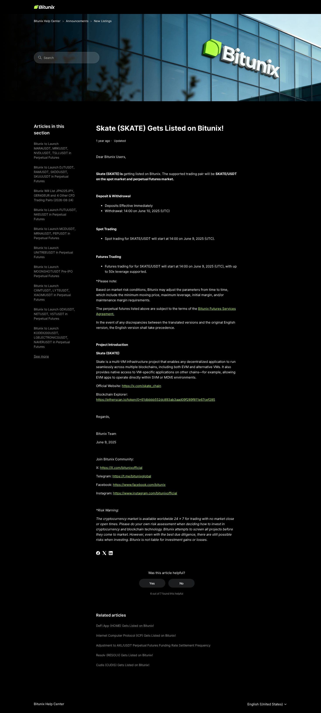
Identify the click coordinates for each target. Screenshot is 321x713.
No (181, 583)
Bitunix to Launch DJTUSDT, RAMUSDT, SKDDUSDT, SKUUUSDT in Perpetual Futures (54, 174)
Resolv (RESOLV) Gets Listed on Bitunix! (124, 655)
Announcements (77, 21)
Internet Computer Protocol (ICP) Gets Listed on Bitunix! (136, 635)
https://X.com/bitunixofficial (121, 468)
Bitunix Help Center (47, 21)
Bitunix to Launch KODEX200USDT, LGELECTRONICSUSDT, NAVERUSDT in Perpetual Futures (52, 337)
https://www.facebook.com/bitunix (139, 485)
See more (41, 356)
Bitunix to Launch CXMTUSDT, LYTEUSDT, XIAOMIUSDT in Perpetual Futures (52, 292)
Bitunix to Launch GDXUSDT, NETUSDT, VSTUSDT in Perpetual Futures (54, 313)
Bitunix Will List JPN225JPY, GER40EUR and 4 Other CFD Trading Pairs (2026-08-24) (54, 195)
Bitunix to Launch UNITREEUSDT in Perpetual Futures (53, 252)
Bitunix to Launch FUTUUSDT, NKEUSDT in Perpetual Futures (55, 214)
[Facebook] (98, 553)
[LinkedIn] (111, 553)
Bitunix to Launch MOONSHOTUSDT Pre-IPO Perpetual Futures (53, 271)
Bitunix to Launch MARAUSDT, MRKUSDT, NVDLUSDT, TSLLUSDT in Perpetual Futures (52, 150)
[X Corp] (104, 553)
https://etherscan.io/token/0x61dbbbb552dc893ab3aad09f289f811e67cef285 (155, 400)
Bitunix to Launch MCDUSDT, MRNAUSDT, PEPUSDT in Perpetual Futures (55, 233)
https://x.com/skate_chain (141, 386)
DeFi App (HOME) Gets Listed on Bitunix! (125, 625)
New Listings (103, 21)
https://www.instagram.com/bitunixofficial (145, 493)
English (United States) (265, 704)
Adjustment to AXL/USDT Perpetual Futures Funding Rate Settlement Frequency (153, 645)
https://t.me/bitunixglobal (131, 476)
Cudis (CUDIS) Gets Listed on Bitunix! (122, 665)
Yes (152, 583)
